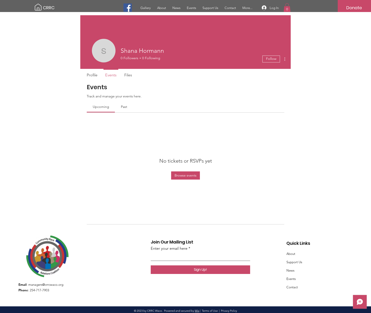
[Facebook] (127, 7)
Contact (292, 287)
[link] (101, 107)
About (290, 254)
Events (291, 279)
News (290, 270)
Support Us (294, 262)
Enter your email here (169, 248)
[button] (287, 7)
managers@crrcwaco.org (45, 285)
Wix (197, 310)
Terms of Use (210, 310)
